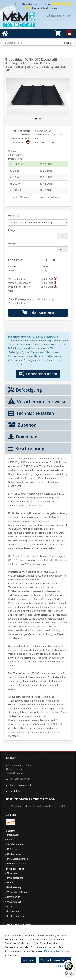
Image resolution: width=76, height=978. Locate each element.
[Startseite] (19, 19)
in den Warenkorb (40, 312)
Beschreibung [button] (29, 448)
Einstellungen (60, 966)
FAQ (9, 839)
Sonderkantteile (15, 844)
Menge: (12, 243)
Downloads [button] (27, 437)
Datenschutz (13, 897)
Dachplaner (13, 834)
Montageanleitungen (17, 858)
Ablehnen (28, 960)
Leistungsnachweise (17, 863)
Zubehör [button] (26, 425)
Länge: (12, 230)
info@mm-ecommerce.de (19, 785)
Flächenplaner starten (40, 374)
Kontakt (11, 757)
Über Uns (12, 873)
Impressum (13, 911)
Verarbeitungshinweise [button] (41, 401)
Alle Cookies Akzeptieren (54, 960)
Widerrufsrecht (14, 901)
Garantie (11, 882)
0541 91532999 (62, 16)
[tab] (38, 390)
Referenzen (13, 849)
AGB (9, 906)
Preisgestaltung (15, 877)
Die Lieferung (14, 887)
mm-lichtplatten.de (15, 791)
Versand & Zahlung (17, 892)
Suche (67, 42)
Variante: (13, 215)
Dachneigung (14, 854)
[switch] (68, 973)
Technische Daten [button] (34, 413)
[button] (58, 34)
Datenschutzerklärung (56, 951)
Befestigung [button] (28, 390)
